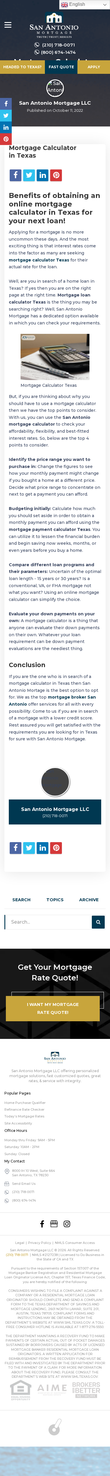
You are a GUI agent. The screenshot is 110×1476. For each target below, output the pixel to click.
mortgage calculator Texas (39, 260)
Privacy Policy (39, 1243)
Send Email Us (23, 1184)
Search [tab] (21, 899)
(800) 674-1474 (58, 52)
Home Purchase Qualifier (24, 1103)
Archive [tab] (89, 899)
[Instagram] (67, 1224)
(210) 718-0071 (58, 45)
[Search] (98, 922)
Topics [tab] (55, 899)
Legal (19, 1243)
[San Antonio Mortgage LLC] (54, 25)
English (76, 4)
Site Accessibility (18, 1123)
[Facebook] (42, 1224)
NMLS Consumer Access (75, 1243)
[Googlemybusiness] (54, 1224)
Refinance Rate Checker (24, 1109)
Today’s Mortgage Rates (24, 1116)
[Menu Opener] (7, 25)
